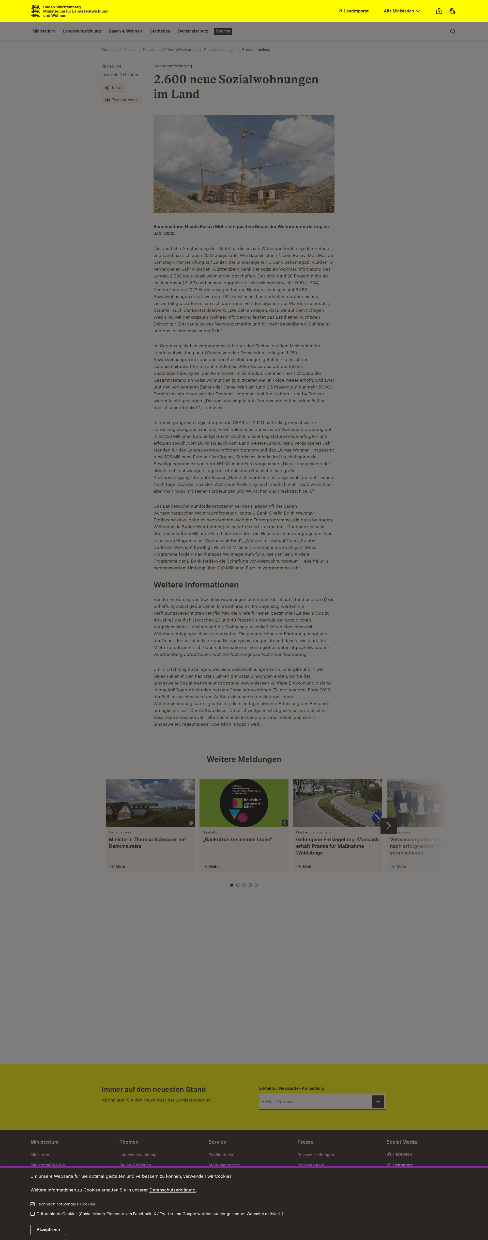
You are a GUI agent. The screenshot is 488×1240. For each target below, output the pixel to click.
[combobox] (402, 11)
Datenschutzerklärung (172, 1189)
